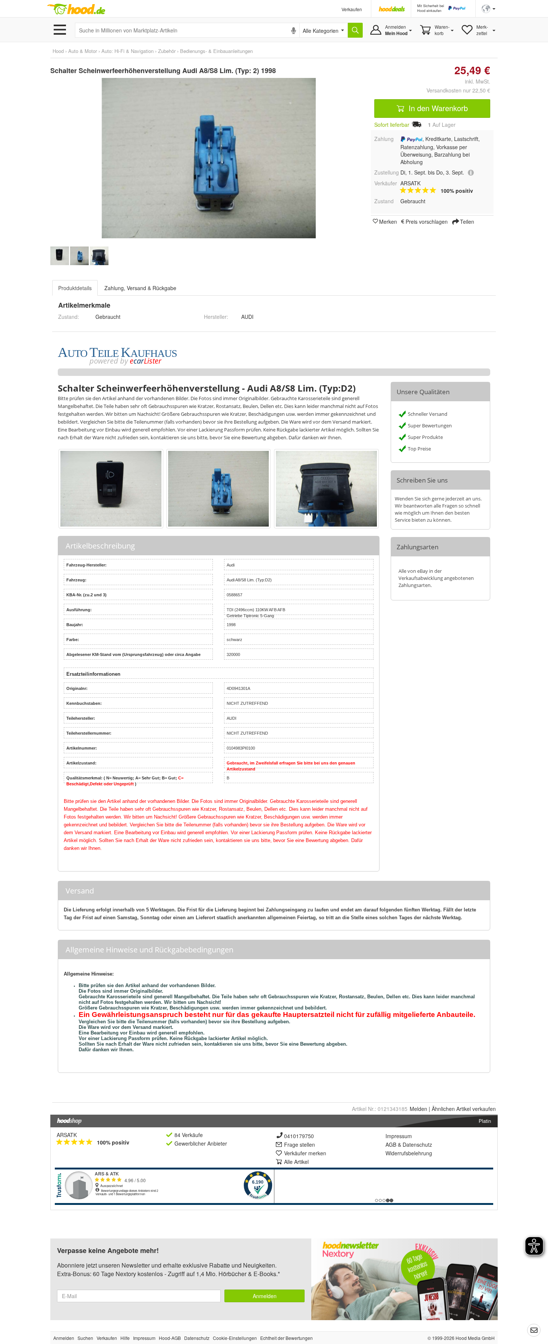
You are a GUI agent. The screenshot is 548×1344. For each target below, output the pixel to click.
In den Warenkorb (437, 108)
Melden (418, 1108)
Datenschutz (417, 1144)
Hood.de (76, 9)
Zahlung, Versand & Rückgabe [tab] (140, 288)
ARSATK (67, 1135)
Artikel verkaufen (464, 1108)
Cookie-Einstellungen (235, 1338)
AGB (390, 1144)
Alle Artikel (296, 1161)
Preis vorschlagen (427, 221)
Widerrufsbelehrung (408, 1153)
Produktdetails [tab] (75, 288)
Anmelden (265, 1296)
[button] (488, 8)
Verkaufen (351, 9)
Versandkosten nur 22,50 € (458, 90)
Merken (388, 221)
